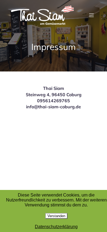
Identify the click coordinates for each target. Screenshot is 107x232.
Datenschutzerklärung (56, 226)
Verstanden (56, 216)
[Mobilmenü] (91, 15)
